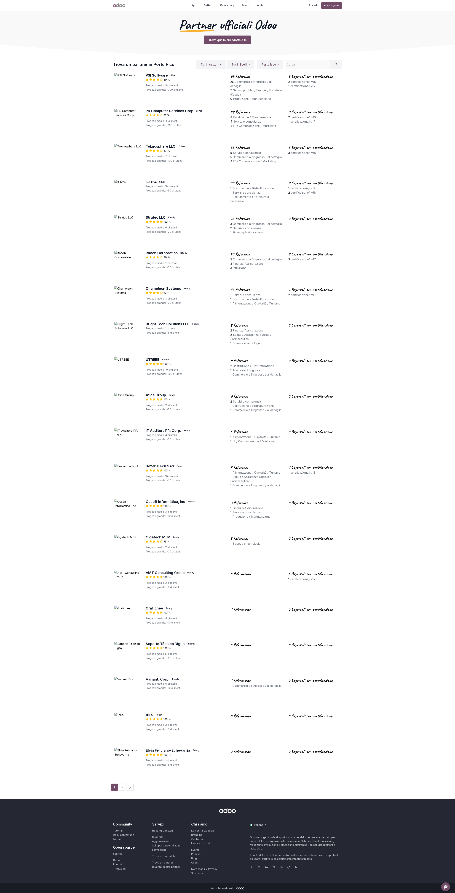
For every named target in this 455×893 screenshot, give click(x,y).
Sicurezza (197, 873)
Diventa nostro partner (166, 866)
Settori (208, 5)
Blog (194, 858)
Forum (117, 839)
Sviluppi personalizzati (166, 845)
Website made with (223, 888)
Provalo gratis (331, 5)
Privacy (212, 868)
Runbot (117, 864)
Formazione (159, 849)
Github (117, 860)
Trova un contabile (164, 856)
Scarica (117, 853)
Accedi (313, 5)
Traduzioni (119, 868)
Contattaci (197, 839)
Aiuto (260, 5)
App (193, 5)
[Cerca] (336, 64)
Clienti (195, 862)
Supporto (158, 836)
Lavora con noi (200, 843)
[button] (211, 64)
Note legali (198, 868)
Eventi (195, 849)
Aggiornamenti (161, 841)
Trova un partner (162, 862)
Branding (196, 834)
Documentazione (123, 834)
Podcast (196, 854)
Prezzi (246, 5)
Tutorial (118, 830)
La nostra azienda (202, 830)
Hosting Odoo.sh (162, 830)
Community (227, 5)
